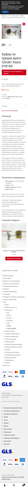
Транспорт (7, 444)
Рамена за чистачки (10, 357)
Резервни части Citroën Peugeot (13, 408)
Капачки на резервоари (11, 336)
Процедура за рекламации (11, 438)
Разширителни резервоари (12, 355)
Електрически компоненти (11, 286)
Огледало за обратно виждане (13, 344)
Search (14, 485)
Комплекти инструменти (10, 291)
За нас (6, 420)
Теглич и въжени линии (10, 299)
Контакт (6, 426)
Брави (7, 304)
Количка (6, 423)
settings (17, 9)
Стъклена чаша (9, 360)
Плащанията (7, 432)
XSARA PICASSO (11, 328)
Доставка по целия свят (11, 414)
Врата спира (15, 15)
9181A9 (8, 98)
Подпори (7, 349)
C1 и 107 (9, 318)
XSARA (21, 15)
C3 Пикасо (10, 320)
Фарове (7, 362)
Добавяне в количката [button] (14, 258)
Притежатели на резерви (12, 352)
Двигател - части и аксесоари (12, 281)
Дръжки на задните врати (12, 333)
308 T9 (9, 315)
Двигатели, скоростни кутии (11, 283)
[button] (24, 24)
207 (8, 312)
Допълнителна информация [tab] (10, 110)
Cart (22, 484)
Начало (5, 15)
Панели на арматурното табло (13, 347)
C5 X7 (8, 323)
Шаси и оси (7, 365)
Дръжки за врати (10, 331)
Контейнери (7, 294)
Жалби (6, 417)
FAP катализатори (8, 275)
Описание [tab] (5, 106)
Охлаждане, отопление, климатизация (14, 296)
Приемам (5, 11)
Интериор (6, 289)
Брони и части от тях (11, 307)
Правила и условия (9, 435)
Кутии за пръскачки (10, 339)
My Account (4, 485)
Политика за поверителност (12, 411)
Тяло (10, 15)
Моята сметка (8, 429)
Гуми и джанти (7, 278)
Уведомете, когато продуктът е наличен (13, 72)
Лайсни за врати (9, 341)
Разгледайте (7, 441)
